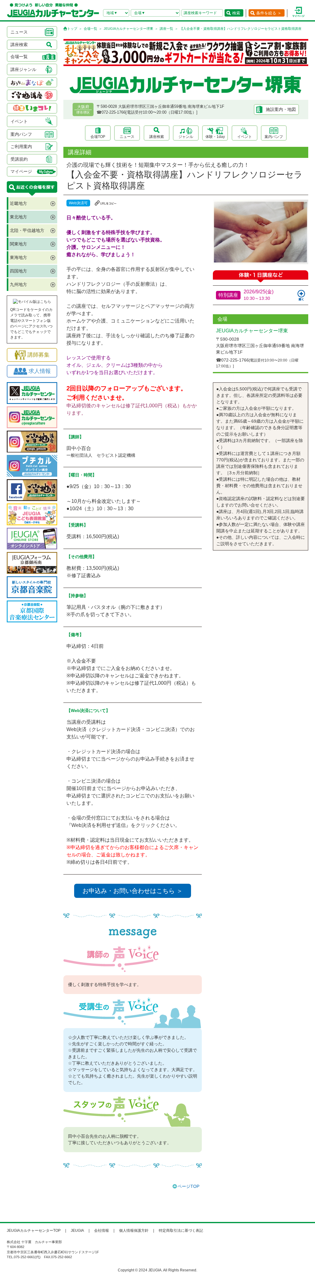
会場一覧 (90, 28)
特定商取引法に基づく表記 (181, 1230)
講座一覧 (166, 28)
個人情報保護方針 (134, 1230)
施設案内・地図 (281, 109)
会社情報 (101, 1230)
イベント (244, 137)
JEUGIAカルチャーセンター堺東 (128, 28)
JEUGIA (77, 1230)
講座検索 (156, 137)
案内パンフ (274, 137)
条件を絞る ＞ (268, 13)
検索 (236, 13)
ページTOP (188, 1186)
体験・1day (215, 137)
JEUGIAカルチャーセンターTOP (34, 1230)
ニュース (127, 137)
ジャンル (185, 137)
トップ (72, 28)
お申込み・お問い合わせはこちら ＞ (132, 890)
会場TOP (97, 137)
